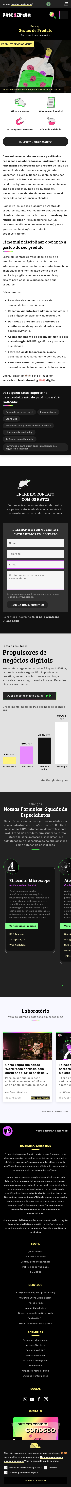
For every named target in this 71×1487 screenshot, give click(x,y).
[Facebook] (39, 1399)
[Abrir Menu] (63, 15)
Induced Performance (35, 1376)
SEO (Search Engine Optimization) (35, 1292)
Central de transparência (35, 1261)
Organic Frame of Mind (35, 1370)
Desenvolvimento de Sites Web (35, 1313)
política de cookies (48, 1461)
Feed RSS (35, 1272)
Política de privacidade (35, 1266)
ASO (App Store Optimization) (35, 1297)
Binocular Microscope (35, 1340)
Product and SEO (35, 1350)
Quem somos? (35, 1251)
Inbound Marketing (35, 1308)
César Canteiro (18, 1092)
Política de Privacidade (20, 596)
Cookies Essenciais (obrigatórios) (25, 1468)
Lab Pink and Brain (35, 1256)
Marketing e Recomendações (23, 1472)
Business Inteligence (35, 1360)
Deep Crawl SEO (35, 1355)
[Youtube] (32, 1399)
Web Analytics (17, 945)
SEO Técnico (16, 934)
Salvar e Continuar (35, 1480)
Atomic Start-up (35, 1345)
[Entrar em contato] (25, 1399)
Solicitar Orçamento (35, 141)
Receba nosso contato (27, 604)
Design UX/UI (17, 939)
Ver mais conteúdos (55, 1111)
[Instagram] (46, 1399)
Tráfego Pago (35, 1302)
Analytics (52, 1468)
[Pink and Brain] (17, 15)
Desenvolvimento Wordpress (35, 1323)
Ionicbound (35, 1365)
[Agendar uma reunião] (66, 4)
